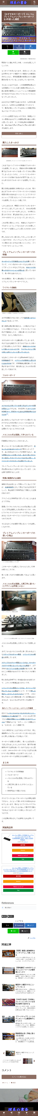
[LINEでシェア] (32, 751)
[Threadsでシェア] (15, 751)
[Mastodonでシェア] (15, 745)
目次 (17, 133)
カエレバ (25, 841)
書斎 (5, 916)
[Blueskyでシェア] (23, 745)
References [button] (8, 903)
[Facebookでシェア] (6, 751)
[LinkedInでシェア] (19, 757)
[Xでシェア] (6, 745)
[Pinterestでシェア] (10, 757)
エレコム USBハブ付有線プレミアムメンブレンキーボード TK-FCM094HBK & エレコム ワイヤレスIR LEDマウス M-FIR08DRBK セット (18, 869)
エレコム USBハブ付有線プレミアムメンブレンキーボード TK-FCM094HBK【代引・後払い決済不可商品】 (23, 837)
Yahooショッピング (23, 855)
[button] (24, 52)
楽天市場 (23, 845)
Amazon (23, 850)
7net (23, 859)
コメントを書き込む (19, 1077)
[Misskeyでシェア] (32, 745)
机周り (11, 916)
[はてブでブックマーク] (23, 751)
